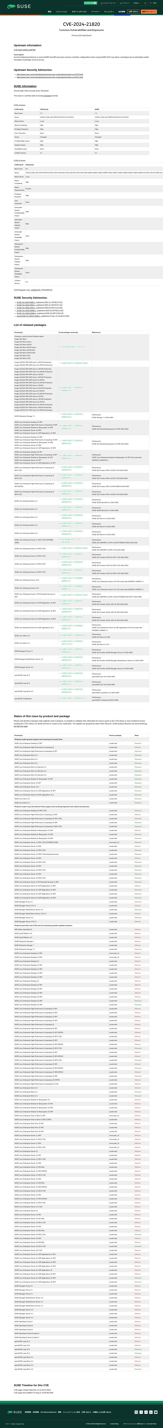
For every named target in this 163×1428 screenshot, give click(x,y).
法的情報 (36, 1412)
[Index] (83, 35)
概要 (59, 1412)
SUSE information (25, 86)
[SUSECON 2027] (90, 3)
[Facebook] (141, 1412)
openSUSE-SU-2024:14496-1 (28, 316)
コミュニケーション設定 (71, 1412)
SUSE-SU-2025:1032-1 (26, 308)
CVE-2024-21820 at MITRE (25, 50)
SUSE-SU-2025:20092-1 (26, 311)
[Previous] (76, 35)
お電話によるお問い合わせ (102, 1412)
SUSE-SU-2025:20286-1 (26, 313)
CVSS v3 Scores (19, 105)
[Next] (88, 35)
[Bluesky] (155, 1412)
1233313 (34, 290)
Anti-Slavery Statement (48, 1412)
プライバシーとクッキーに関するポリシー (134, 1424)
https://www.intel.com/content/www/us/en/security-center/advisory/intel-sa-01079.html (50, 74)
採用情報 (28, 1412)
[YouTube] (136, 1412)
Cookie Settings (114, 1424)
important (47, 96)
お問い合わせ (133, 12)
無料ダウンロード (149, 12)
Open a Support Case (18, 1424)
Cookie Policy (152, 1424)
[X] (146, 1412)
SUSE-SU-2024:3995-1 (26, 302)
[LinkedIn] (151, 1412)
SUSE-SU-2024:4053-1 (26, 305)
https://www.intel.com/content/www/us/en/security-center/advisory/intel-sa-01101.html (50, 77)
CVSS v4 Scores (19, 160)
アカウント (126, 3)
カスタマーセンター (109, 3)
